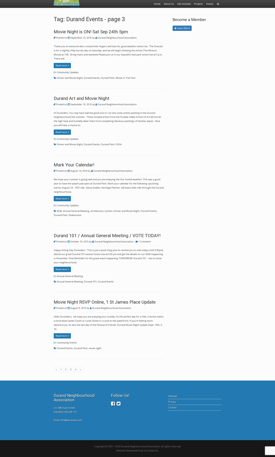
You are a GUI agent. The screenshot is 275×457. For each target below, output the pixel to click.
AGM (59, 211)
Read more (62, 65)
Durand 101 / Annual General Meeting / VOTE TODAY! (107, 235)
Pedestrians (75, 215)
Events (209, 3)
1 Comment (144, 241)
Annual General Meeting (76, 211)
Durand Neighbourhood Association (117, 37)
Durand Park (108, 77)
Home (157, 3)
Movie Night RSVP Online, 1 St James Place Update (105, 302)
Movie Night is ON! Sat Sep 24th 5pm (91, 31)
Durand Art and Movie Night (81, 98)
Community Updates (68, 72)
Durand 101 (90, 281)
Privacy (172, 401)
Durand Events (92, 77)
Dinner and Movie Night (70, 77)
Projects (198, 3)
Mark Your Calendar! (74, 165)
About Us (169, 3)
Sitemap (172, 396)
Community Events (67, 342)
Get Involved (184, 3)
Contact (172, 407)
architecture (96, 211)
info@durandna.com (71, 420)
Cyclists (108, 211)
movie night (95, 348)
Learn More (183, 28)
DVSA (119, 144)
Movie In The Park (125, 77)
